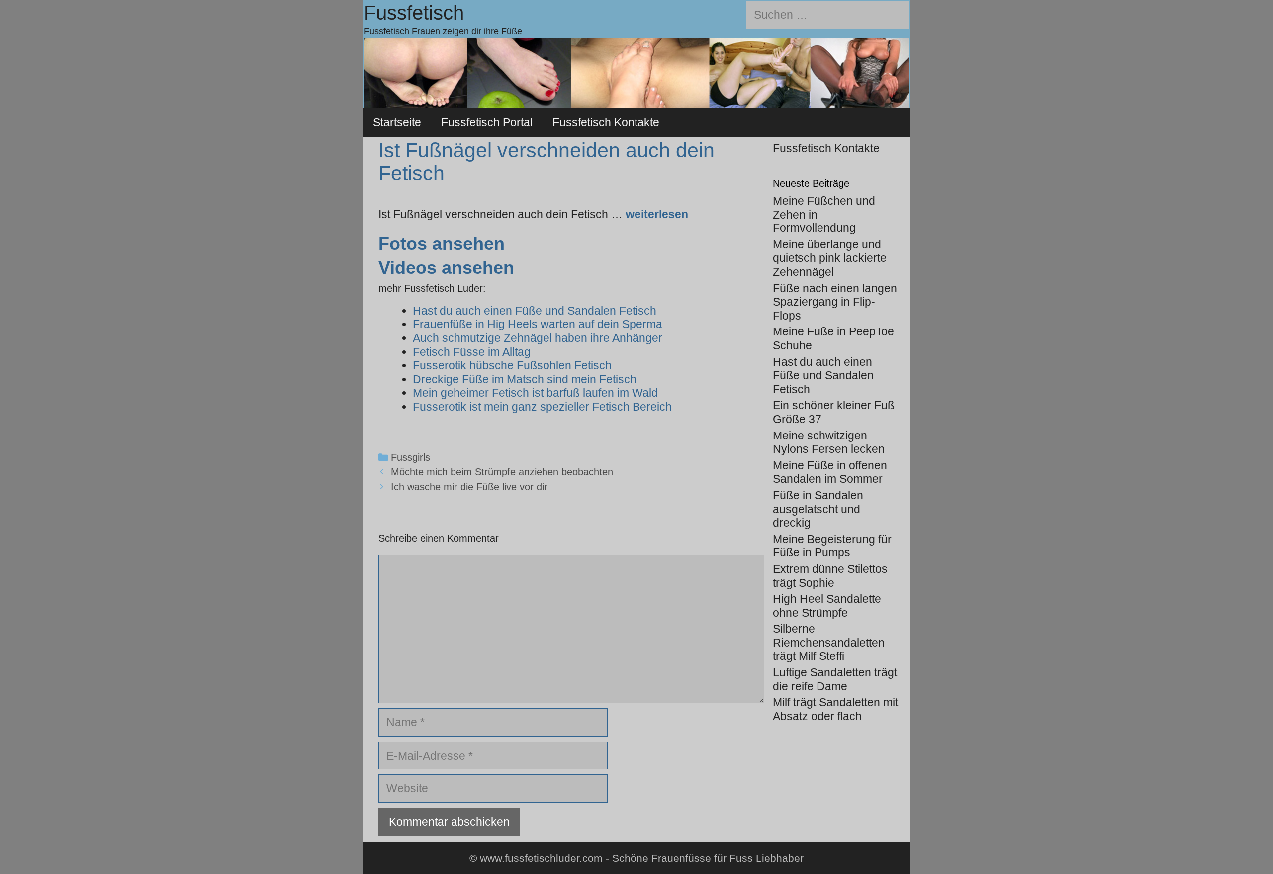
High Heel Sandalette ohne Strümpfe (827, 605)
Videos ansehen (446, 267)
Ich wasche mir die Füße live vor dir (469, 486)
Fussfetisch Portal (487, 122)
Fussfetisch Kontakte (605, 122)
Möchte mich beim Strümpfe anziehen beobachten (502, 471)
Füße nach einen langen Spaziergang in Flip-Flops (835, 302)
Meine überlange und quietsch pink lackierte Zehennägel (830, 258)
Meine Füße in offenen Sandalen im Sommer (830, 472)
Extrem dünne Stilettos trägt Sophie (830, 575)
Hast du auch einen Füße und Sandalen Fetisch (823, 375)
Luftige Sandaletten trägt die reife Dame (835, 679)
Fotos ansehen (441, 243)
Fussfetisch (414, 13)
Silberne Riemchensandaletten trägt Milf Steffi (829, 642)
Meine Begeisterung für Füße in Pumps (832, 546)
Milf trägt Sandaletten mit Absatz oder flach (835, 709)
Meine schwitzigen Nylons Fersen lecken (829, 442)
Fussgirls (410, 457)
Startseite (397, 122)
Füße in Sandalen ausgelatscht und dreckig (818, 509)
